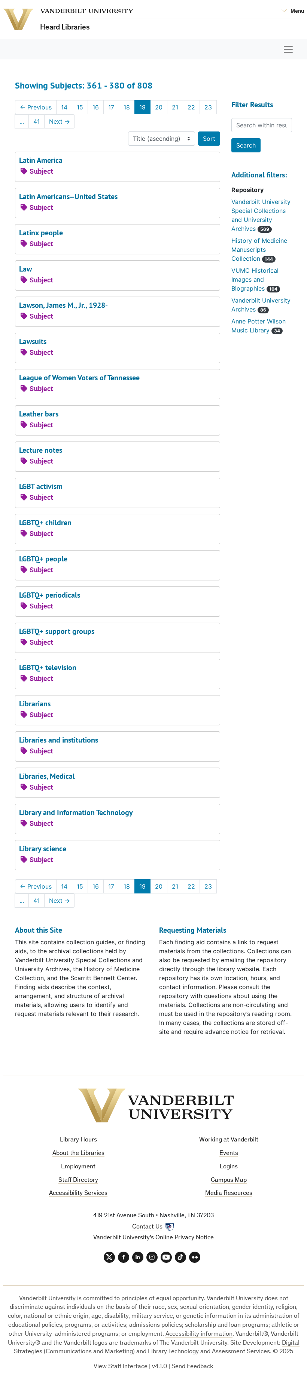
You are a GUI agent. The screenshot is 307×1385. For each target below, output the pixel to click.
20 (158, 107)
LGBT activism (41, 486)
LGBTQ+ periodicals (49, 595)
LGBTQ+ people (43, 559)
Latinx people (41, 233)
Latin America (41, 160)
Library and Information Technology (76, 812)
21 (175, 107)
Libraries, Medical (47, 776)
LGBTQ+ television (47, 667)
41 (36, 121)
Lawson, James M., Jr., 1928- (63, 305)
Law (25, 269)
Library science (42, 848)
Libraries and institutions (58, 740)
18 (127, 107)
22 (191, 107)
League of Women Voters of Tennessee (79, 377)
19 (142, 107)
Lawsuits (32, 341)
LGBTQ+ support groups (56, 631)
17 (111, 107)
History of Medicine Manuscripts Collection (259, 249)
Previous (36, 107)
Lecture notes (40, 450)
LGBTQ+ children (45, 522)
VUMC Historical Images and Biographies (255, 279)
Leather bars (38, 414)
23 (208, 107)
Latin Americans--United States (68, 196)
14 (64, 107)
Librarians (35, 704)
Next (59, 121)
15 (80, 107)
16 (95, 107)
